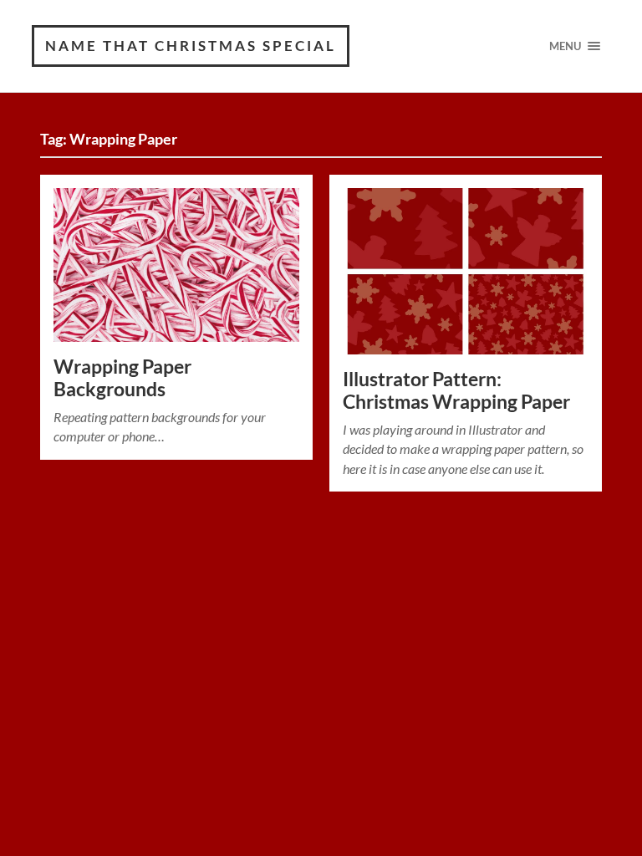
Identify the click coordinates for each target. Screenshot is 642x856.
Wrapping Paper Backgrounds (122, 377)
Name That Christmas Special (190, 45)
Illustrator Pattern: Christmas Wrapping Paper (456, 390)
